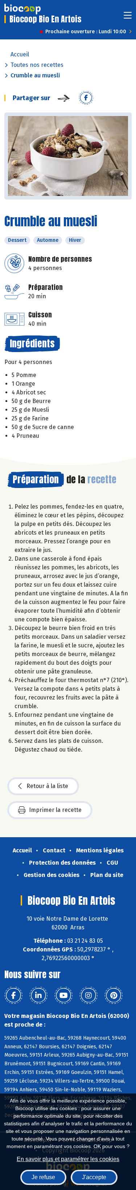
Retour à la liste (47, 786)
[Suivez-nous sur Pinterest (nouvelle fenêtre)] (113, 995)
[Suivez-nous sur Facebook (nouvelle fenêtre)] (13, 995)
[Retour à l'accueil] (22, 9)
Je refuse (43, 1177)
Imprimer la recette (55, 809)
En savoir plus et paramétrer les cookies (68, 1159)
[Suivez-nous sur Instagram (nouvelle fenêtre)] (88, 995)
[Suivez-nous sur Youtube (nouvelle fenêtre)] (63, 995)
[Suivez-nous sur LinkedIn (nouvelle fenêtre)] (38, 995)
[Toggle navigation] (128, 17)
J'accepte (94, 1177)
